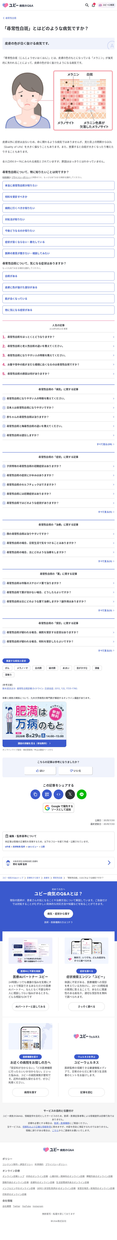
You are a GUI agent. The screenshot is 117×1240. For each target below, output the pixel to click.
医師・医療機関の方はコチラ (58, 922)
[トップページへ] (58, 1152)
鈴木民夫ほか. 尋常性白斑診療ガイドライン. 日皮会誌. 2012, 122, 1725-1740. (40, 688)
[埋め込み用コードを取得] (58, 794)
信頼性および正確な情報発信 (37, 1126)
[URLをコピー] (35, 794)
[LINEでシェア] (82, 794)
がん (7, 668)
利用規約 (6, 177)
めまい (66, 668)
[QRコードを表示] (47, 794)
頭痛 (97, 668)
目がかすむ (82, 668)
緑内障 (52, 668)
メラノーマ (22, 668)
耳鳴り (8, 674)
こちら (55, 1130)
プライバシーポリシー (21, 177)
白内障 (38, 668)
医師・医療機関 (61, 1123)
